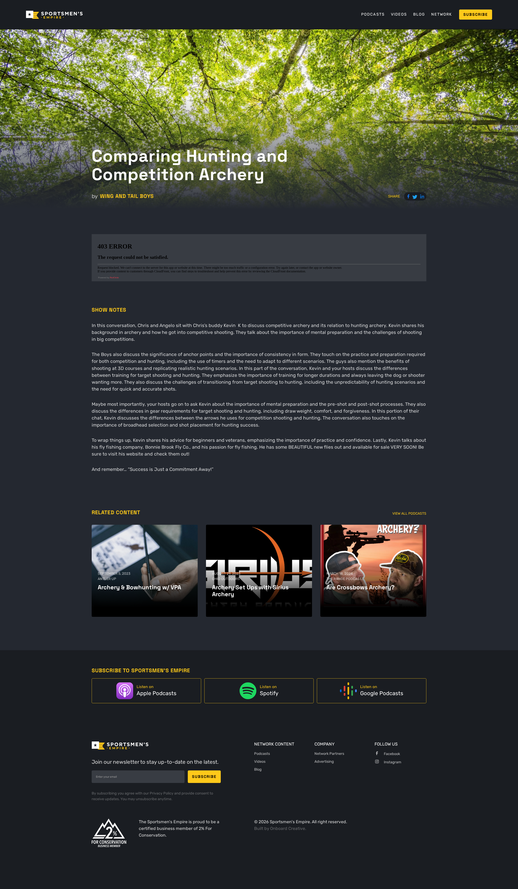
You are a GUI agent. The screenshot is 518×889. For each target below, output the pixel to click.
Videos (399, 14)
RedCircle (114, 277)
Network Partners (329, 753)
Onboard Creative (287, 828)
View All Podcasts (409, 513)
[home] (54, 14)
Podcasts (373, 14)
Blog (419, 14)
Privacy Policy (162, 793)
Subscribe (475, 14)
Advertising (324, 761)
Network (441, 14)
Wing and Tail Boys (127, 196)
